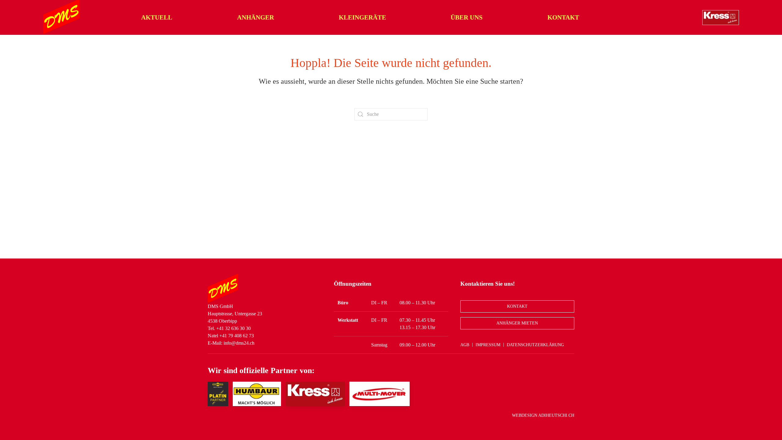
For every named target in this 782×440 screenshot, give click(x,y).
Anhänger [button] (255, 17)
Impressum (488, 345)
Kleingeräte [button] (362, 17)
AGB (464, 345)
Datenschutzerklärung (535, 345)
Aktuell (156, 17)
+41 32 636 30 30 (233, 328)
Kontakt (563, 17)
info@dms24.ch (239, 343)
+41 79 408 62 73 (236, 335)
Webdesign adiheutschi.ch (543, 415)
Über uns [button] (467, 17)
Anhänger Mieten (517, 323)
